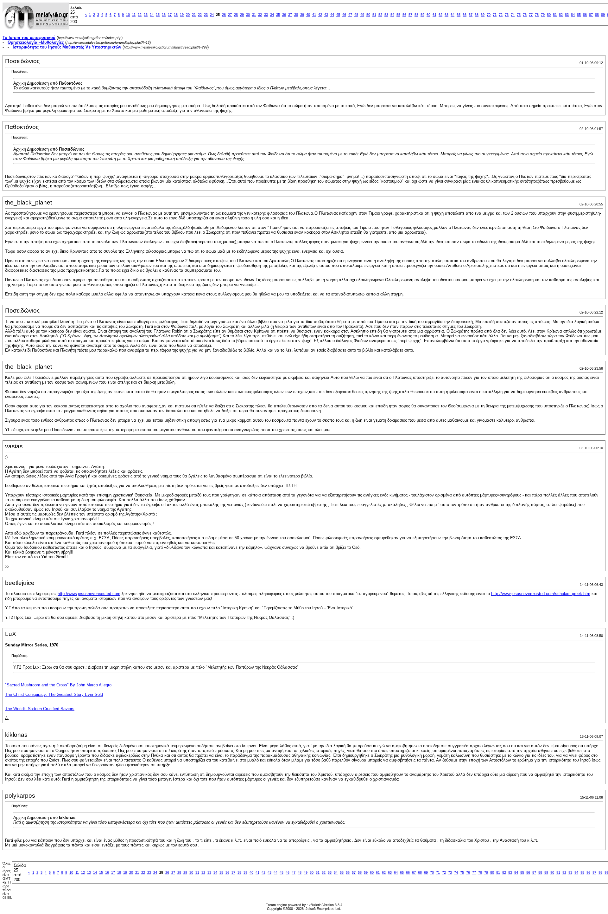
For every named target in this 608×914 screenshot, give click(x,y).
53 (386, 14)
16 (164, 14)
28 (236, 14)
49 (362, 14)
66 (464, 14)
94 (576, 872)
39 (302, 14)
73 (507, 14)
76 (525, 14)
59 (422, 14)
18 (176, 14)
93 (570, 872)
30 (248, 14)
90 (552, 872)
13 (146, 14)
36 (284, 14)
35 (278, 14)
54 (392, 14)
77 (531, 14)
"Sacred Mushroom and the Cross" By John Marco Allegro (58, 685)
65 (458, 14)
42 (320, 14)
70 (489, 14)
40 (308, 14)
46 (344, 14)
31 (254, 14)
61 (434, 14)
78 (537, 14)
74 (513, 14)
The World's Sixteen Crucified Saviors (39, 708)
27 (230, 14)
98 (600, 872)
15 (158, 14)
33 (266, 14)
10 (128, 14)
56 (404, 14)
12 (140, 14)
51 (374, 14)
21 (194, 14)
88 (597, 14)
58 (416, 14)
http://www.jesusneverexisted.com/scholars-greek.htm (540, 593)
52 (380, 14)
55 (398, 14)
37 (290, 14)
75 (519, 14)
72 (501, 14)
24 (212, 14)
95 (582, 872)
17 (170, 14)
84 (573, 14)
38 (296, 14)
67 (470, 14)
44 (332, 14)
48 (356, 14)
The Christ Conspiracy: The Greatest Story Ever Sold (54, 694)
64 (452, 14)
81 (555, 14)
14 (152, 14)
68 (476, 14)
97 (594, 872)
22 (200, 14)
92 (564, 872)
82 (561, 14)
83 (567, 14)
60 (428, 14)
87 (591, 14)
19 (182, 14)
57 (410, 14)
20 (188, 14)
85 (579, 14)
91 (558, 872)
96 (588, 872)
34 (272, 14)
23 (206, 14)
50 (368, 14)
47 (350, 14)
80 (549, 14)
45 (338, 14)
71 (495, 14)
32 (260, 14)
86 (585, 14)
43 (326, 14)
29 (242, 14)
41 (314, 14)
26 (224, 14)
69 (482, 14)
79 (543, 14)
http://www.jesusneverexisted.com (89, 593)
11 (134, 14)
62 (440, 14)
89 (603, 14)
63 (446, 14)
